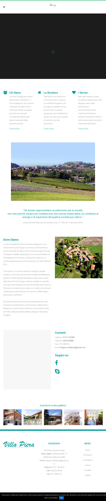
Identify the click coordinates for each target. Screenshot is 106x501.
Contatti (88, 470)
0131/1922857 (69, 337)
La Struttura (87, 460)
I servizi (88, 465)
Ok (61, 498)
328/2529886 (68, 341)
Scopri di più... (15, 129)
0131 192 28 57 (58, 467)
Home (87, 450)
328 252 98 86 (56, 471)
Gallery (87, 475)
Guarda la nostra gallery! (53, 405)
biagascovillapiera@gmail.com (73, 347)
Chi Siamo (88, 455)
